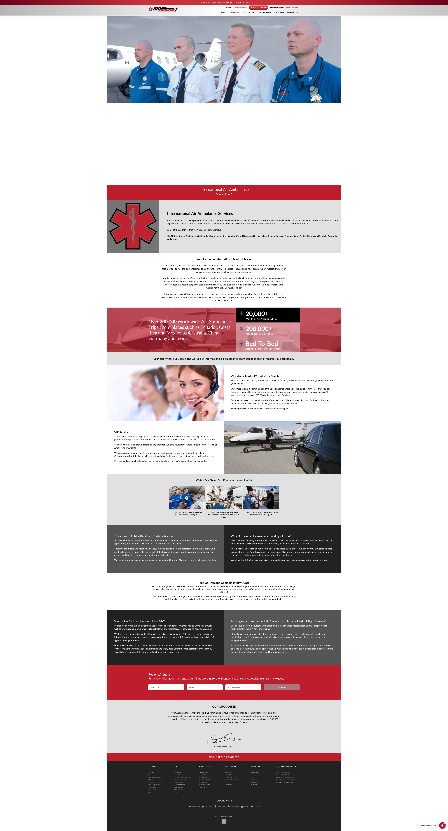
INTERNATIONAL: (284, 7)
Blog (149, 792)
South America (255, 784)
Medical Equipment (205, 777)
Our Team (151, 775)
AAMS (257, 806)
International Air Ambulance (182, 777)
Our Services (177, 772)
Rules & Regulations (153, 784)
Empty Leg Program (231, 777)
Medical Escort (178, 782)
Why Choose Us (229, 772)
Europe (253, 780)
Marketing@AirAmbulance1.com (286, 780)
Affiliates (150, 780)
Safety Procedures (204, 772)
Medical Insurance (204, 784)
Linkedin (235, 806)
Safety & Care (249, 12)
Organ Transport (178, 787)
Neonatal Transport (179, 789)
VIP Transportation (179, 784)
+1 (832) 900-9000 (284, 775)
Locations (279, 12)
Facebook (221, 806)
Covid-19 (176, 792)
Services (235, 12)
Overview (151, 772)
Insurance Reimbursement (232, 780)
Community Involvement (155, 777)
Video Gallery (152, 789)
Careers (150, 782)
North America (255, 782)
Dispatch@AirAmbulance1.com (285, 777)
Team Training (203, 787)
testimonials (217, 589)
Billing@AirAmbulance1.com (284, 782)
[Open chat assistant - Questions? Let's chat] (442, 825)
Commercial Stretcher (180, 780)
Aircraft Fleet (203, 775)
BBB (246, 806)
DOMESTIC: (235, 7)
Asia (252, 777)
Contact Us (292, 12)
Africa (252, 775)
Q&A (226, 782)
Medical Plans (229, 775)
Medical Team (203, 782)
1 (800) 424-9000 (285, 772)
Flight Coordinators (273, 388)
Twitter (208, 806)
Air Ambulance (178, 775)
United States (255, 772)
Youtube (196, 806)
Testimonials (228, 784)
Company (223, 12)
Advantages (265, 12)
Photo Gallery (152, 787)
